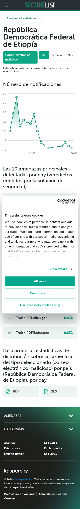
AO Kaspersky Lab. (23, 479)
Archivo (9, 442)
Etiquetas (50, 442)
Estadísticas (12, 448)
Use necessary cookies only (40, 305)
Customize (37, 293)
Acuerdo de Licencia (53, 494)
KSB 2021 (50, 453)
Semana (57, 55)
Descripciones (14, 453)
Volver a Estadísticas (22, 18)
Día (44, 55)
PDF (15, 391)
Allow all (40, 281)
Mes (70, 55)
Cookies (9, 498)
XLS (53, 391)
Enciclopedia (53, 448)
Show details (58, 269)
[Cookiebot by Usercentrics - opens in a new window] (57, 201)
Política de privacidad (19, 494)
